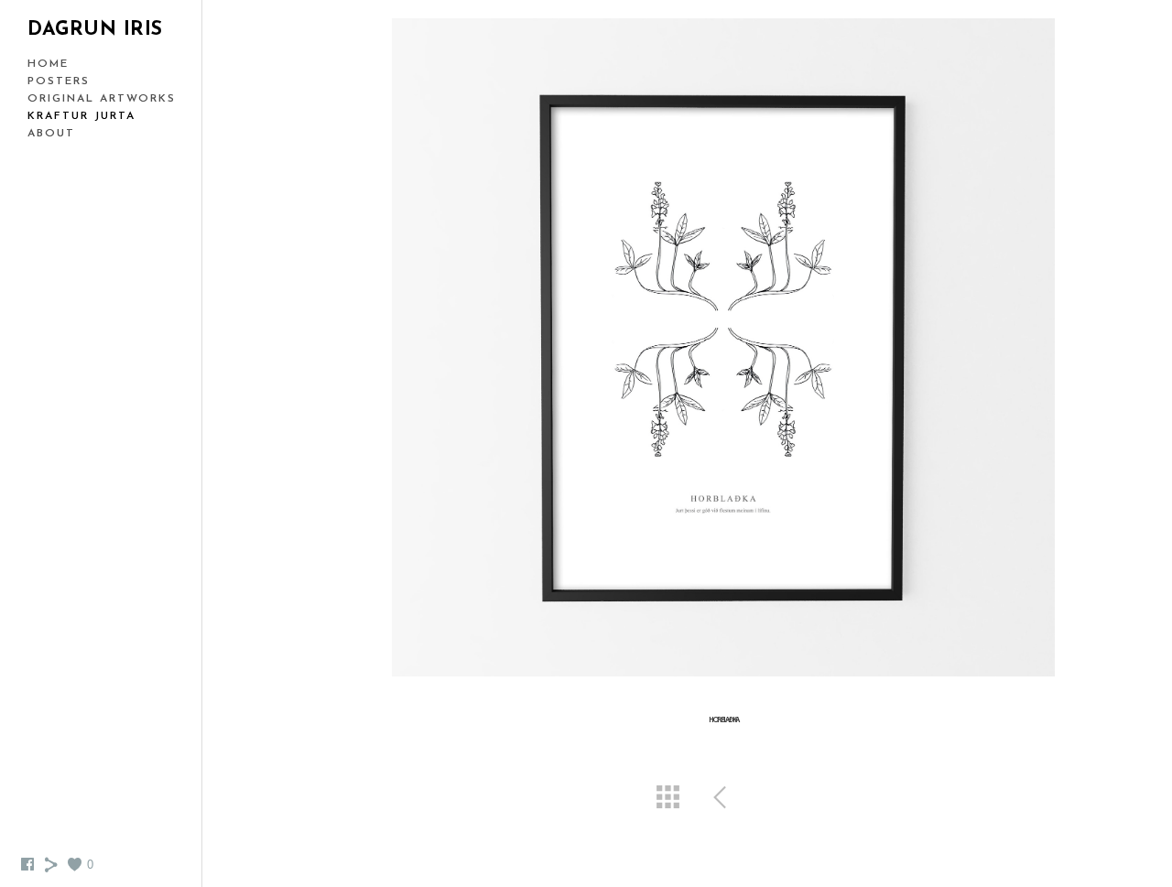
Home (48, 64)
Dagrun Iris (95, 29)
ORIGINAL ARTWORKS (101, 98)
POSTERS (58, 81)
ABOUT (51, 133)
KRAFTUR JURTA (81, 116)
